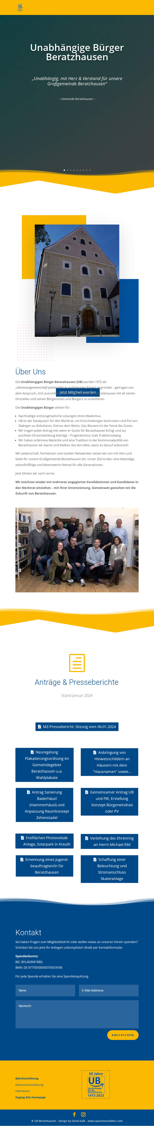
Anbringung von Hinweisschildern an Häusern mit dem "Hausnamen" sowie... (112, 762)
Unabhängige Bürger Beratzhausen (77, 52)
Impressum (22, 1091)
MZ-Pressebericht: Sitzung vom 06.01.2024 (79, 726)
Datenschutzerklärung (29, 1085)
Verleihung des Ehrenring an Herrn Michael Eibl (112, 841)
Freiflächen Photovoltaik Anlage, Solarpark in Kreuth (46, 841)
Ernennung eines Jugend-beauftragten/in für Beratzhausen (46, 866)
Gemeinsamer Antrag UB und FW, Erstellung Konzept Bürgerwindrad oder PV (112, 802)
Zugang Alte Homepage (30, 1097)
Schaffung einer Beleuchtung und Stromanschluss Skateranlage (112, 869)
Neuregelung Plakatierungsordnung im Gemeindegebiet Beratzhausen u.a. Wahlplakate (47, 765)
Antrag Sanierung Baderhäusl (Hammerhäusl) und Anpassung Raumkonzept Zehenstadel (47, 805)
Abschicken (123, 1035)
